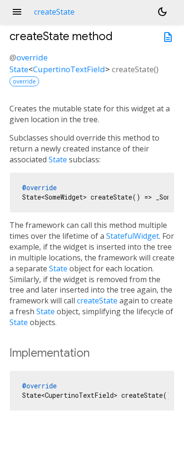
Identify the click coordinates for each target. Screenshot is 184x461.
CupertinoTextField (69, 69)
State (18, 69)
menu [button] (17, 11)
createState (97, 300)
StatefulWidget (132, 236)
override (32, 57)
